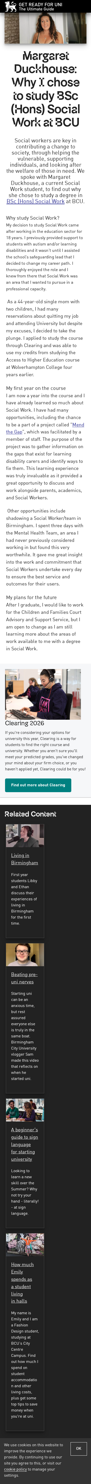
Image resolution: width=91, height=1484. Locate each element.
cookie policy (15, 1470)
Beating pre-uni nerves (24, 978)
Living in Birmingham (24, 859)
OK (78, 1449)
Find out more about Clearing (38, 785)
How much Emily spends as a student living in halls (22, 1283)
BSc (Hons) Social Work (36, 201)
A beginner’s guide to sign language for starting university (24, 1145)
